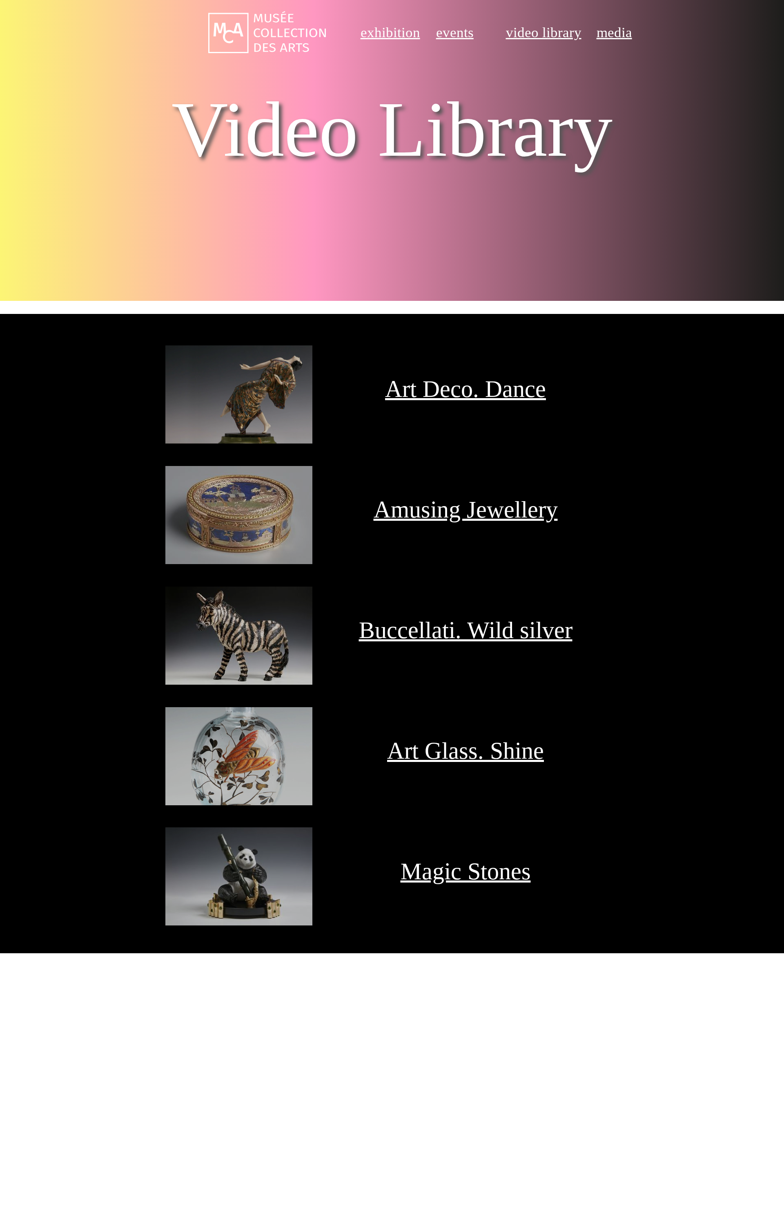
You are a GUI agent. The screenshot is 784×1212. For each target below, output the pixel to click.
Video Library (543, 32)
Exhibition (390, 32)
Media (614, 32)
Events (455, 32)
